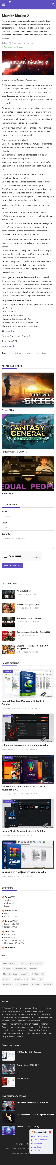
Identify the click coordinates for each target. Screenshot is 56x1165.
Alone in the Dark (24, 591)
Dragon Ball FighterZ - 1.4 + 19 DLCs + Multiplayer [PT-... (32, 647)
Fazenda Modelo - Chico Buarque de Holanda (35, 1115)
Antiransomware (20, 968)
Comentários (11, 504)
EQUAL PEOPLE (8, 493)
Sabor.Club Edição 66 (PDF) (28, 605)
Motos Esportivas (10, 974)
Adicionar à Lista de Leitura (14, 47)
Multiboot (35, 984)
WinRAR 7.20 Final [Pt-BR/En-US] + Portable (24, 872)
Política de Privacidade (21, 1153)
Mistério (28, 353)
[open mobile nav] (4, 4)
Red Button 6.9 (23, 1078)
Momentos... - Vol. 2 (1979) (28, 1127)
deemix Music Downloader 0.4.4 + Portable (23, 831)
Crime (37, 353)
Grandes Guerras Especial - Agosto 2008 (33, 632)
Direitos (6, 979)
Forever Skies (8, 410)
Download (9, 346)
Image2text (7, 984)
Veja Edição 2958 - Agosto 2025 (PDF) (32, 1102)
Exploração (18, 353)
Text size (6, 968)
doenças (33, 968)
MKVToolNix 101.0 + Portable (29, 1052)
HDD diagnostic (38, 974)
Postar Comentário (12, 565)
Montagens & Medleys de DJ (31, 963)
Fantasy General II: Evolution (14, 452)
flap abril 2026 (37, 979)
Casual (44, 353)
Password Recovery (20, 979)
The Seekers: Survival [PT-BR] (29, 618)
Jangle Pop (24, 974)
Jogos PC (7, 43)
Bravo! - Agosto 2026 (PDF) (28, 1065)
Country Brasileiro (10, 963)
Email (4, 523)
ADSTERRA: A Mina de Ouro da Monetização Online (28, 1148)
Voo (10, 353)
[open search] (53, 4)
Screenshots (9, 331)
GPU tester (47, 984)
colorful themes (22, 984)
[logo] (28, 5)
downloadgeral (7, 708)
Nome (4, 511)
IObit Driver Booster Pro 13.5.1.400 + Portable (25, 745)
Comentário (7, 534)
